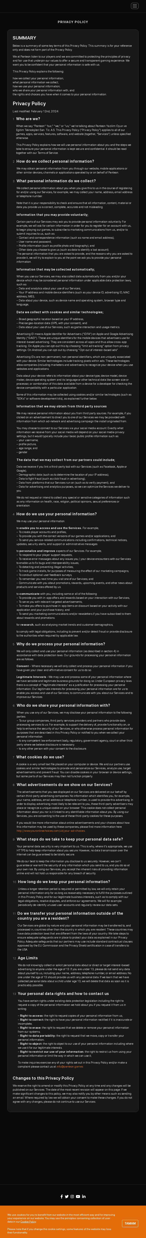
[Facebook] (61, 1196)
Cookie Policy (28, 1221)
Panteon (22, 5)
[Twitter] (67, 1196)
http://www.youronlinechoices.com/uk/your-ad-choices (51, 831)
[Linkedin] (84, 1196)
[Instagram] (72, 1196)
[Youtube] (78, 1196)
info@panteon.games (70, 1066)
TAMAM (130, 1223)
